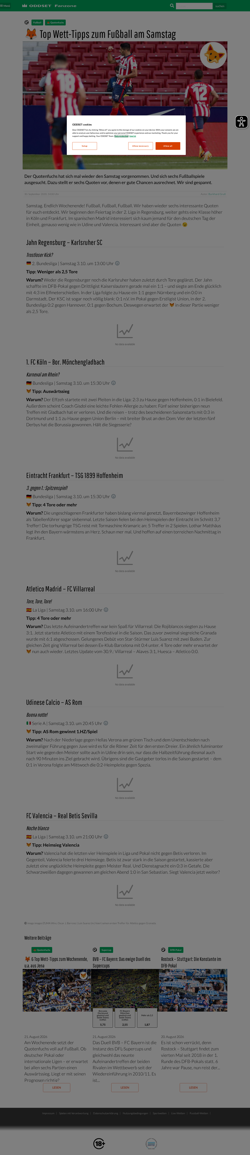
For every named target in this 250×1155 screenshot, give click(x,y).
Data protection (121, 136)
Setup (84, 146)
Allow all (167, 146)
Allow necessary (140, 146)
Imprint (132, 136)
